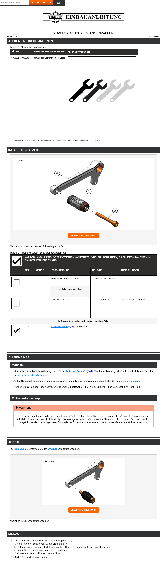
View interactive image (83, 235)
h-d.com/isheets (132, 380)
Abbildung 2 (21, 448)
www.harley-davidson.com (32, 375)
